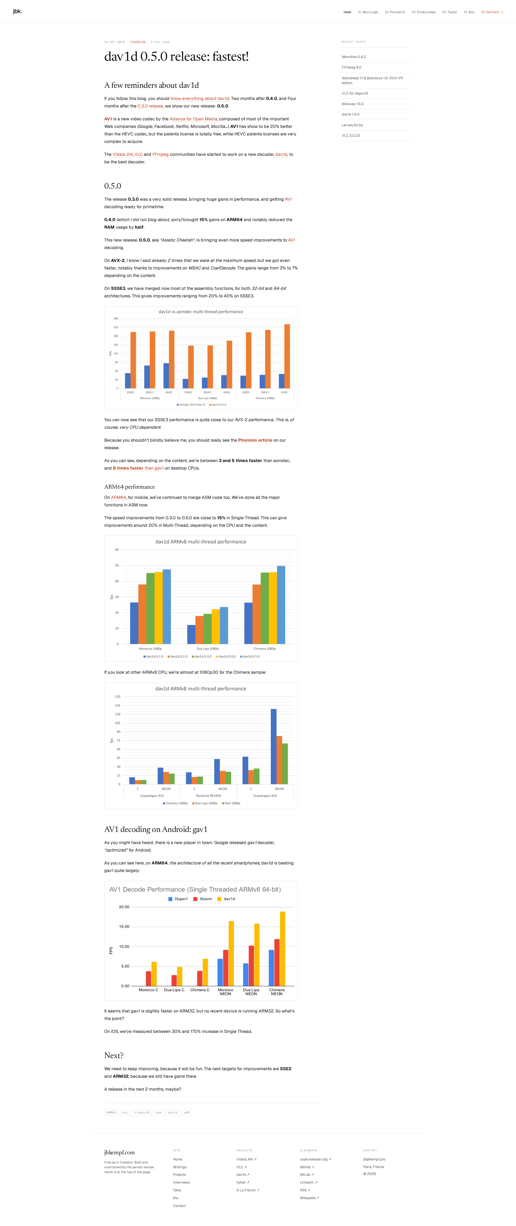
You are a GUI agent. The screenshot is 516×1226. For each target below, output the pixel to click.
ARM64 (118, 497)
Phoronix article (255, 440)
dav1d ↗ (243, 1174)
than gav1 (138, 468)
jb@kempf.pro (374, 1159)
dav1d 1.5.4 (350, 114)
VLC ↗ (241, 1167)
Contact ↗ (492, 12)
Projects (395, 12)
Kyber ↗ (243, 1182)
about (210, 98)
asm (159, 1112)
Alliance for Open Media (193, 119)
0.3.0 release (150, 106)
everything (193, 98)
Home (347, 12)
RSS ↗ (305, 1190)
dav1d (223, 98)
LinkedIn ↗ (309, 1182)
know (176, 98)
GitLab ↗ (307, 1174)
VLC (139, 154)
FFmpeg (160, 154)
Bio (469, 12)
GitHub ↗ (307, 1167)
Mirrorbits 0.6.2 (354, 57)
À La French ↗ (248, 1190)
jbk (17, 11)
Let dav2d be (352, 125)
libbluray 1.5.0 (353, 104)
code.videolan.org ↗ (315, 1159)
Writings (368, 12)
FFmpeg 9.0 (351, 67)
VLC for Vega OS (355, 93)
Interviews (424, 12)
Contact (179, 1205)
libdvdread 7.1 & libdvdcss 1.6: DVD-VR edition (372, 80)
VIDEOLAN (137, 42)
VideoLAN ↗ (246, 1159)
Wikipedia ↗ (309, 1198)
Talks (450, 12)
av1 (125, 1112)
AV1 (288, 199)
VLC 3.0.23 (351, 135)
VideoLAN (123, 154)
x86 (186, 1112)
